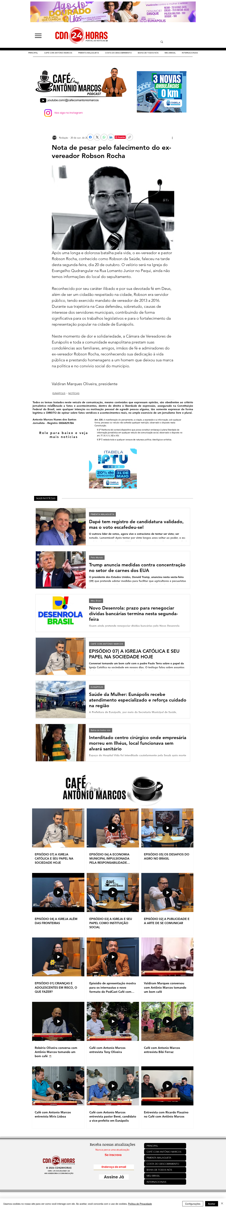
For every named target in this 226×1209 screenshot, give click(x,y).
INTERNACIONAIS (156, 1181)
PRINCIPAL (152, 1145)
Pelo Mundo (97, 557)
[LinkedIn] (111, 137)
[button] (118, 52)
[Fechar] (222, 1203)
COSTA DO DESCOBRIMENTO (163, 1163)
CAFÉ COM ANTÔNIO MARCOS (107, 643)
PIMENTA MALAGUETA (102, 514)
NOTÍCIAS (73, 393)
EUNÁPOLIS (58, 393)
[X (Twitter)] (97, 137)
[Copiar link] (130, 137)
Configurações (192, 1203)
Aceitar (211, 1203)
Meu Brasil (96, 600)
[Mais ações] (172, 138)
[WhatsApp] (104, 137)
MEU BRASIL (153, 1175)
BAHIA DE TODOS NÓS (159, 1169)
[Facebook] (90, 137)
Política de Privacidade (140, 1203)
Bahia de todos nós (101, 730)
